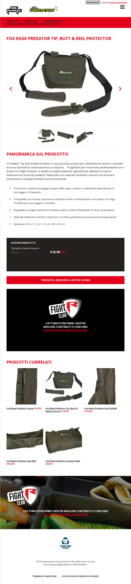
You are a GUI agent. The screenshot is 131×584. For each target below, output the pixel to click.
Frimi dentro (93, 2)
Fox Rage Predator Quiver (21, 408)
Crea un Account (118, 2)
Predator (35, 8)
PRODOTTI (12, 21)
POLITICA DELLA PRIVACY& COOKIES (80, 576)
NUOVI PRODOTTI (53, 21)
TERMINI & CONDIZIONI (44, 576)
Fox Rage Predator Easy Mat (21, 460)
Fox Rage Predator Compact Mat (63, 460)
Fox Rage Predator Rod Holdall (100, 408)
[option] (65, 84)
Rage (10, 8)
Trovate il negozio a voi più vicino (65, 280)
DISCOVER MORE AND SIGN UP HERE (65, 330)
